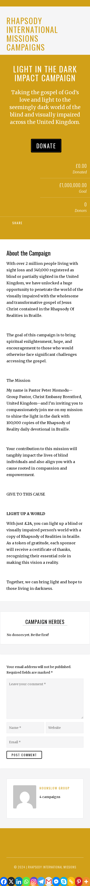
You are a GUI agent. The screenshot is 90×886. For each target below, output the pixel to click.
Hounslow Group (54, 787)
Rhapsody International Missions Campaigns (32, 34)
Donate (46, 145)
